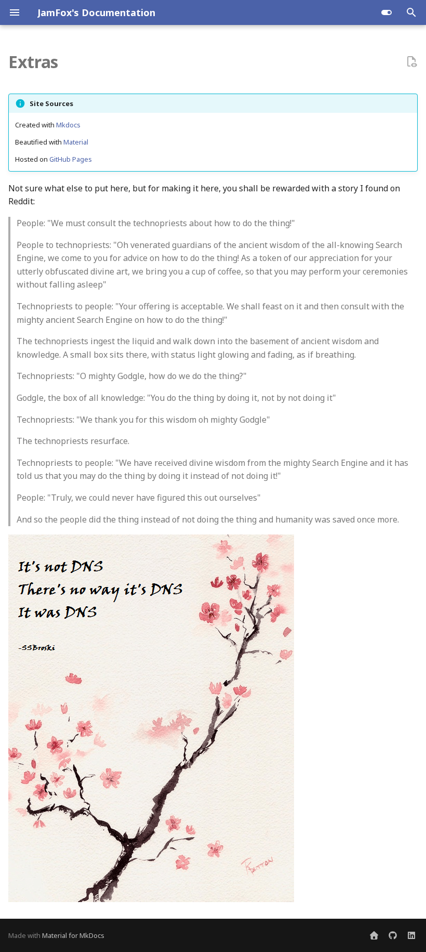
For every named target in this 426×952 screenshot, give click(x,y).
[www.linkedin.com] (411, 935)
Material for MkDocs (73, 935)
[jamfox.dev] (374, 935)
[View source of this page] (411, 62)
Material (75, 142)
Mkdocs (68, 124)
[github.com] (392, 935)
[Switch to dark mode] (386, 12)
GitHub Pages (70, 159)
